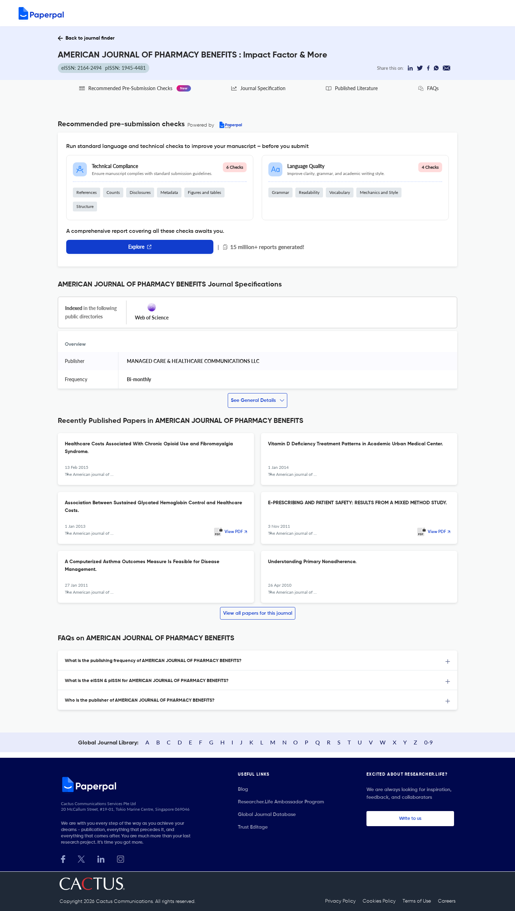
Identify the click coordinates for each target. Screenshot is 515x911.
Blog (243, 789)
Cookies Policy (379, 901)
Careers (446, 901)
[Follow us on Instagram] (120, 858)
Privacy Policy (340, 901)
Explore (136, 247)
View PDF (234, 532)
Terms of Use (417, 901)
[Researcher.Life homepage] (128, 784)
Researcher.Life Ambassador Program (281, 801)
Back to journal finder (90, 38)
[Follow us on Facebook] (63, 858)
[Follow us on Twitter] (81, 858)
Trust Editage (253, 827)
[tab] (257, 660)
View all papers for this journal (257, 613)
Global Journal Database (267, 814)
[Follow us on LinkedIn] (100, 858)
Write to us (410, 818)
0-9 (428, 742)
